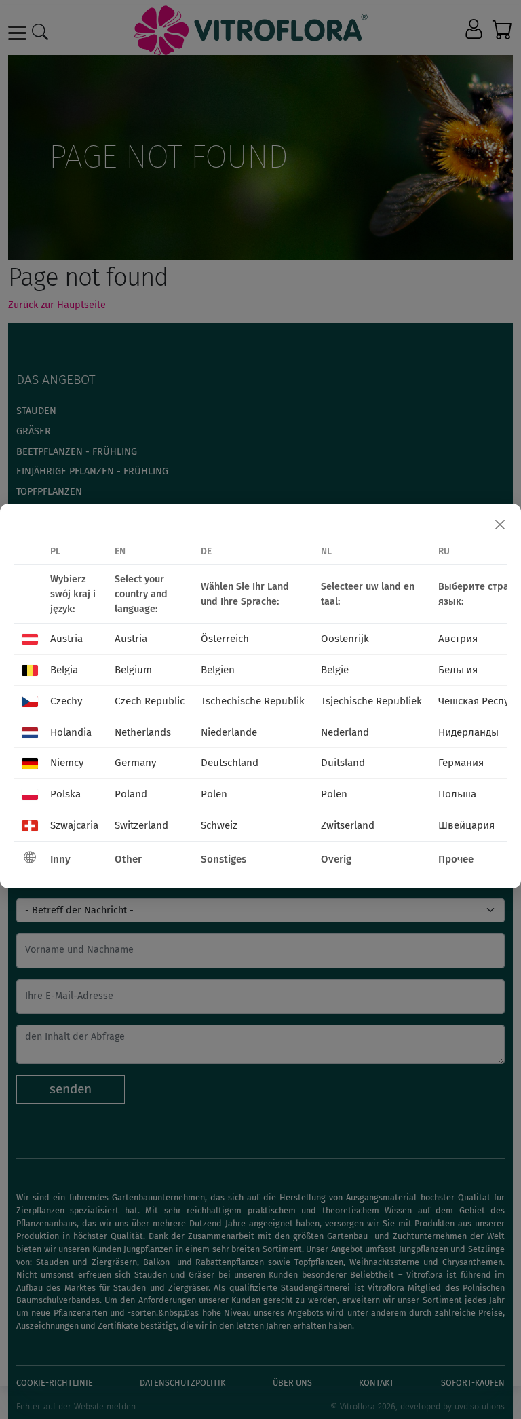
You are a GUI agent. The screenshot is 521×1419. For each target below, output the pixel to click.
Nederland (345, 732)
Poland (131, 794)
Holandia (71, 732)
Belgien (218, 670)
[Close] (500, 524)
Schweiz (219, 825)
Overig (336, 859)
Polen (214, 794)
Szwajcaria (74, 825)
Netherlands (143, 732)
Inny (60, 859)
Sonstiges (223, 859)
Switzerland (141, 825)
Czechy (66, 701)
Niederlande (229, 732)
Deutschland (229, 763)
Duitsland (343, 763)
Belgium (133, 670)
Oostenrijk (345, 638)
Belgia (64, 670)
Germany (135, 763)
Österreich (225, 638)
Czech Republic (150, 701)
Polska (65, 794)
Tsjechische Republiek (371, 701)
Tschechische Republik (253, 701)
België (335, 670)
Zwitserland (347, 825)
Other (128, 859)
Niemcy (66, 763)
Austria (66, 638)
